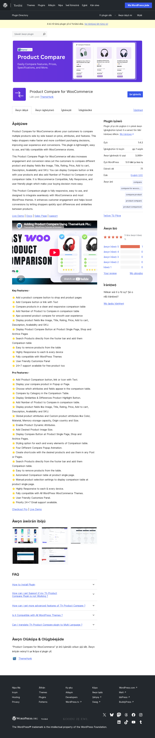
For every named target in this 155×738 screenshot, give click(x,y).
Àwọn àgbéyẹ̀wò (44, 110)
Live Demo (18, 215)
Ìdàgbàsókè (85, 110)
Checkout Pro (20, 509)
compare (138, 182)
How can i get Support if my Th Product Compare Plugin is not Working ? (34, 595)
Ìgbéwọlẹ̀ (66, 110)
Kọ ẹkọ (69, 687)
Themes (43, 692)
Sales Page (41, 215)
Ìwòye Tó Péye (112, 215)
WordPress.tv (74, 702)
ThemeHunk (47, 96)
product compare (134, 201)
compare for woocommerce (132, 188)
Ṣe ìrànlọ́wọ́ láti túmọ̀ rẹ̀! (96, 24)
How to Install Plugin (23, 584)
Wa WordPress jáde (138, 5)
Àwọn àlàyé (21, 110)
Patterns (43, 702)
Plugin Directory (20, 15)
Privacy (16, 702)
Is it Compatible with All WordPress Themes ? (37, 615)
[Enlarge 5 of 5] (63, 550)
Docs (29, 215)
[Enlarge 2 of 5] (63, 530)
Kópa (94, 687)
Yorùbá (44, 719)
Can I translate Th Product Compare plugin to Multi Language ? (47, 624)
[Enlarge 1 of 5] (34, 530)
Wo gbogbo (136, 273)
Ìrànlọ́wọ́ (138, 110)
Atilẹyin (69, 692)
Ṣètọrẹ (97, 697)
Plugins (42, 697)
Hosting (16, 697)
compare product (134, 194)
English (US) (137, 175)
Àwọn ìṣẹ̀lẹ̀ (97, 692)
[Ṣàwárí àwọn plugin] (44, 34)
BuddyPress (126, 702)
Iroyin (15, 692)
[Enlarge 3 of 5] (93, 530)
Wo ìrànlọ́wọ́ (126, 134)
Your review (110, 273)
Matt (122, 692)
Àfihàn (42, 687)
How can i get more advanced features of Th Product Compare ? (48, 605)
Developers (72, 697)
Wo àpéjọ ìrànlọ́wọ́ (114, 303)
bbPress (124, 697)
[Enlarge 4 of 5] (34, 550)
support (53, 215)
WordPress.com (128, 687)
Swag (96, 702)
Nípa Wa (16, 687)
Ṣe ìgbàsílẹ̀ (135, 94)
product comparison (132, 207)
